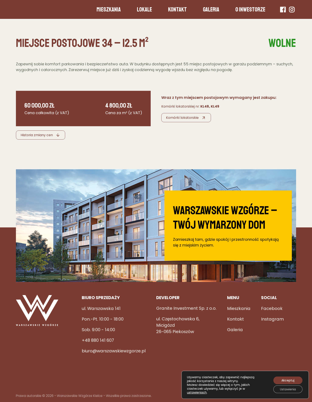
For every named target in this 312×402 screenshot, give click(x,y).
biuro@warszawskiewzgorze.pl (114, 351)
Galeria (211, 9)
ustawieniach (197, 392)
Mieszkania (109, 9)
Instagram (291, 9)
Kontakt (177, 9)
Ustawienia (288, 389)
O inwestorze (250, 9)
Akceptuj (287, 380)
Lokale (144, 9)
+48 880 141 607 (98, 340)
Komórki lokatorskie (182, 117)
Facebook (283, 9)
